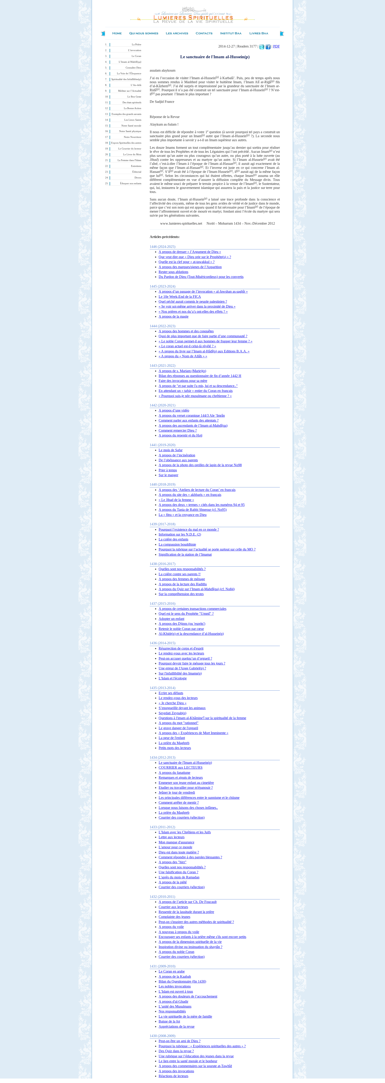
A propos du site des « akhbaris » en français (190, 495)
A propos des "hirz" (172, 862)
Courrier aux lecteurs (173, 907)
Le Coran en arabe (172, 971)
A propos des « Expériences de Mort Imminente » (193, 733)
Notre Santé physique (130, 131)
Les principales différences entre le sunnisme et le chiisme (199, 797)
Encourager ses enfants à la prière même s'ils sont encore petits (202, 937)
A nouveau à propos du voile (179, 932)
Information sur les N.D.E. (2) (180, 534)
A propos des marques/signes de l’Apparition (190, 267)
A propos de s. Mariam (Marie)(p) (182, 371)
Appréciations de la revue (177, 1026)
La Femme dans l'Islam (129, 160)
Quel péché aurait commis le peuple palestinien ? (193, 301)
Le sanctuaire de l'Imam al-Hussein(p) (185, 762)
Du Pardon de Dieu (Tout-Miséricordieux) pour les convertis (201, 277)
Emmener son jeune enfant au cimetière (186, 783)
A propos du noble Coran (176, 952)
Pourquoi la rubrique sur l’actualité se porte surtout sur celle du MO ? (207, 549)
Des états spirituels (132, 102)
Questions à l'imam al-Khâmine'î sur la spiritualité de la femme (202, 718)
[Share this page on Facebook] (268, 46)
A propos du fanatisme (174, 772)
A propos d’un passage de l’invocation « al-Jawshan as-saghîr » (203, 291)
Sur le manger (168, 475)
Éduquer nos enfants (130, 183)
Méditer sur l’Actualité (129, 91)
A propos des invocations (176, 1071)
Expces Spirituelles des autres (126, 143)
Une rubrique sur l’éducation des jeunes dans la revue (196, 1056)
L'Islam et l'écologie (173, 678)
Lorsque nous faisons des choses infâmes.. (188, 808)
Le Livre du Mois (132, 154)
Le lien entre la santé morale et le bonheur (188, 1061)
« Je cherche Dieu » (172, 703)
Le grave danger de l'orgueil (178, 728)
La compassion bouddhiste (177, 544)
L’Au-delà (136, 85)
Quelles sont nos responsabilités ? (182, 569)
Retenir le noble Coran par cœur (181, 629)
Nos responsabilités (172, 1011)
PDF (276, 46)
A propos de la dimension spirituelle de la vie (190, 942)
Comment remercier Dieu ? (178, 430)
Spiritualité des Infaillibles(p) (126, 79)
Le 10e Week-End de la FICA (180, 296)
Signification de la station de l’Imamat (185, 554)
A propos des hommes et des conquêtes (186, 331)
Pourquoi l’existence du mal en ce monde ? (189, 529)
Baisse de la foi (169, 1021)
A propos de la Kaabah (175, 976)
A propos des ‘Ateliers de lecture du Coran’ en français (197, 490)
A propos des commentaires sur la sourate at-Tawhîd (195, 1066)
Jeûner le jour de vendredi (177, 792)
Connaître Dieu (133, 67)
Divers (138, 177)
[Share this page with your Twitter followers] (261, 46)
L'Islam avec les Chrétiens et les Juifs (185, 832)
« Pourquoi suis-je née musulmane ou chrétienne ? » (195, 396)
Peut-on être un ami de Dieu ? (180, 1041)
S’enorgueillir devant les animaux (182, 708)
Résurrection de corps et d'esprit (181, 648)
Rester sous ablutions (173, 272)
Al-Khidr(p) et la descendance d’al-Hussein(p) (191, 634)
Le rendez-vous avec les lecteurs (181, 653)
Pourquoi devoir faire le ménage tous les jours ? (192, 663)
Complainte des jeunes (174, 917)
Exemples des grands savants (126, 114)
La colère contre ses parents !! (180, 574)
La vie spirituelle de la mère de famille (185, 1016)
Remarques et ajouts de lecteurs (181, 777)
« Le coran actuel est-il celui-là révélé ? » (187, 346)
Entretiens (136, 166)
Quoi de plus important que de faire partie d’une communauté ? (203, 336)
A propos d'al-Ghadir (173, 1001)
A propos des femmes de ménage (182, 579)
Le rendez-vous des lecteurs (178, 698)
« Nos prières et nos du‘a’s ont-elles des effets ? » (193, 311)
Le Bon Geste (134, 96)
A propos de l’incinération (177, 455)
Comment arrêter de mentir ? (179, 802)
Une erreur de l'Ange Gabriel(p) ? (182, 668)
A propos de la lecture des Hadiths (183, 584)
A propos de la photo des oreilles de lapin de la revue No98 (200, 465)
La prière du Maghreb (174, 743)
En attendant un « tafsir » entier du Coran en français (196, 391)
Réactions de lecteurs (173, 1076)
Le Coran (136, 56)
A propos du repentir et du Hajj (180, 435)
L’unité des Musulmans (175, 1006)
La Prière (136, 44)
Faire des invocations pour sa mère (183, 381)
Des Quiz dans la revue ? (176, 1051)
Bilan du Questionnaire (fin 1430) (182, 981)
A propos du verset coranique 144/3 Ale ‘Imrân (192, 415)
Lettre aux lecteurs (171, 837)
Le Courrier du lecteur (129, 148)
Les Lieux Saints (132, 120)
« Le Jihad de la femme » (176, 500)
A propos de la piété (173, 882)
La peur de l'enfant (172, 738)
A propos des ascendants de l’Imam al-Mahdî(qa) (193, 425)
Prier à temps (168, 470)
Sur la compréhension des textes (181, 594)
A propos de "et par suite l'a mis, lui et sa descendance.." (198, 386)
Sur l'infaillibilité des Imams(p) (180, 673)
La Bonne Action (132, 108)
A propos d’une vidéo (174, 410)
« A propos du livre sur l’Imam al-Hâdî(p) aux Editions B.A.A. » (204, 351)
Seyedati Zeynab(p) (172, 713)
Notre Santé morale (131, 125)
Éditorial (136, 172)
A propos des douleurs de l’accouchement (188, 996)
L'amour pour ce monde (175, 847)
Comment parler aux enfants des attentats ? (189, 420)
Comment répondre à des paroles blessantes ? (190, 857)
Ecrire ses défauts (171, 693)
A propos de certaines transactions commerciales (192, 609)
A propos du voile (171, 927)
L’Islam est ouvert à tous (176, 991)
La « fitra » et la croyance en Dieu (183, 515)
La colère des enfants (173, 539)
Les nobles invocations (175, 986)
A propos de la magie (173, 316)
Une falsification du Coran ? (178, 872)
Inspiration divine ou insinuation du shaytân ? (190, 947)
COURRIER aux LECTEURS (181, 767)
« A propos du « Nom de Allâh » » (183, 356)
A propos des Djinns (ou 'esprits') (182, 623)
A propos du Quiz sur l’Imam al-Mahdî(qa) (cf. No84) (197, 589)
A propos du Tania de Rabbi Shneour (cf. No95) (193, 509)
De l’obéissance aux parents (178, 460)
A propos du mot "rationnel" (179, 723)
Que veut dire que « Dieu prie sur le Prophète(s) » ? (195, 257)
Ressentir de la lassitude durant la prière (186, 912)
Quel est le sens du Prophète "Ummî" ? (186, 613)
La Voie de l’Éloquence (129, 73)
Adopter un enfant (171, 619)
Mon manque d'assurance (176, 842)
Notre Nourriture (132, 137)
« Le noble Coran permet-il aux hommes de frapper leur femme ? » (205, 341)
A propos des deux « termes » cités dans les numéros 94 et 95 (202, 505)
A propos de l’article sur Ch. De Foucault (188, 902)
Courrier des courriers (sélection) (182, 817)
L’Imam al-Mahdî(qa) (130, 62)
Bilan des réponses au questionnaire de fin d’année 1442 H (200, 376)
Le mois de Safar (170, 450)
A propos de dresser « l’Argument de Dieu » (190, 252)
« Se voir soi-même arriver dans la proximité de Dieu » (197, 306)
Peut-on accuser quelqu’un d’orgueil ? (185, 658)
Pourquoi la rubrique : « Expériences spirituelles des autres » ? (202, 1046)
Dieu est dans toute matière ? (179, 852)
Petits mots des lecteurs (175, 748)
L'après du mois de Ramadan (179, 877)
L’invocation (134, 50)
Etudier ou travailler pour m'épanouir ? (186, 787)
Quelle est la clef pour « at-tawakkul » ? (187, 262)
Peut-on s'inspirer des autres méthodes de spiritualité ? (196, 922)
